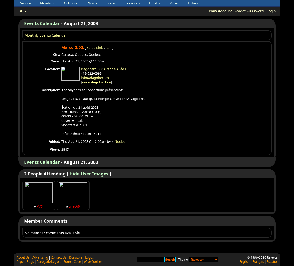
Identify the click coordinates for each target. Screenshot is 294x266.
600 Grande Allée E (112, 69)
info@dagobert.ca (95, 78)
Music (174, 3)
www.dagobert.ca (96, 82)
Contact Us (58, 257)
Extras (193, 3)
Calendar (70, 3)
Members (47, 3)
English (244, 262)
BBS (22, 11)
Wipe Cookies (93, 262)
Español (272, 262)
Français (258, 262)
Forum (111, 3)
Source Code (72, 262)
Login (271, 11)
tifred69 (74, 206)
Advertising (40, 257)
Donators (75, 257)
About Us (23, 257)
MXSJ (40, 206)
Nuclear (121, 141)
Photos (92, 3)
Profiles (154, 3)
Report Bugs (25, 262)
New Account (220, 11)
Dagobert (88, 69)
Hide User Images (88, 174)
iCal (108, 47)
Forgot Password (249, 11)
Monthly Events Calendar (46, 35)
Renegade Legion (49, 262)
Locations (132, 3)
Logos (89, 257)
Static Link (95, 47)
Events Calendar (42, 23)
